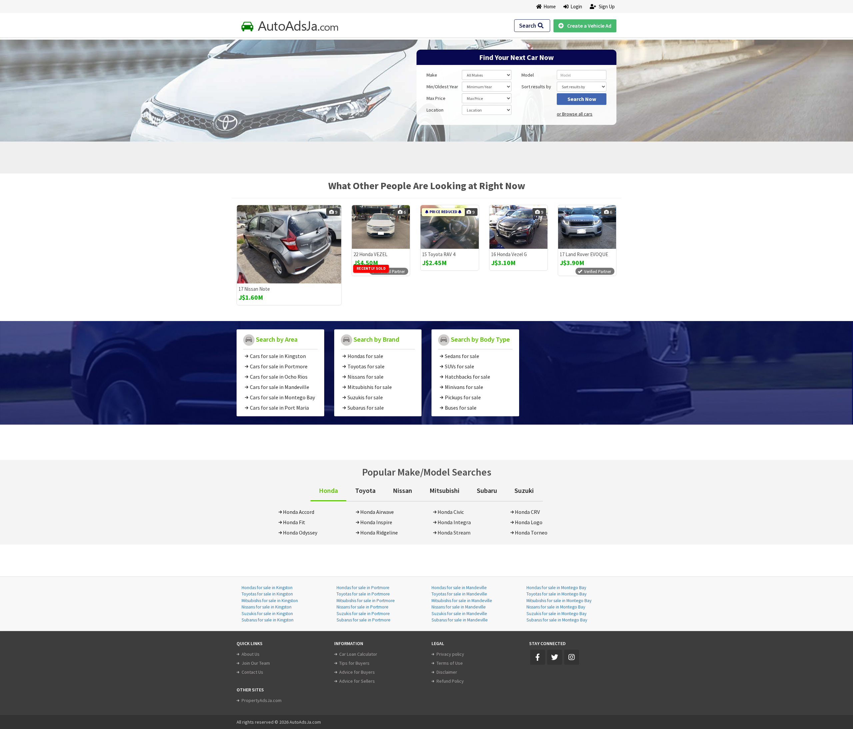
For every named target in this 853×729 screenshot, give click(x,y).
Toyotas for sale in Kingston (267, 594)
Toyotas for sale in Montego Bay (556, 594)
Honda (328, 490)
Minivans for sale (464, 387)
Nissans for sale (366, 376)
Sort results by (536, 87)
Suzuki (524, 490)
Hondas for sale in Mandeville (459, 587)
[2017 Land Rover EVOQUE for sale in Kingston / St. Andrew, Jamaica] (587, 227)
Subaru (487, 490)
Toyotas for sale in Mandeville (459, 594)
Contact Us (252, 672)
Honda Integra (454, 522)
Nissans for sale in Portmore (363, 607)
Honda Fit (294, 522)
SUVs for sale (459, 366)
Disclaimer (446, 672)
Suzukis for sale (365, 397)
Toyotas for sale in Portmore (363, 594)
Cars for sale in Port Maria (279, 407)
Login (575, 6)
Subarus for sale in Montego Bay (556, 620)
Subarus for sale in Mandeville (459, 620)
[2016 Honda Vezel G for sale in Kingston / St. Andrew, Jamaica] (518, 227)
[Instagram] (571, 657)
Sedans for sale (462, 356)
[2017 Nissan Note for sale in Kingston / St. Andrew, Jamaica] (289, 244)
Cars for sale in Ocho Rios (279, 376)
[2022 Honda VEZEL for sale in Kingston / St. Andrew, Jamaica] (381, 227)
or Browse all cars (574, 114)
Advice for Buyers (357, 672)
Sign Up (606, 6)
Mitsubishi (444, 490)
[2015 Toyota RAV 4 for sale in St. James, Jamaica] (449, 227)
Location (434, 110)
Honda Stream (453, 532)
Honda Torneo (531, 532)
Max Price (435, 98)
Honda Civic (450, 512)
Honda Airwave (377, 512)
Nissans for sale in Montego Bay (555, 607)
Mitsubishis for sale (370, 387)
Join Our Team (256, 663)
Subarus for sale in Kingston (268, 620)
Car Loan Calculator (358, 654)
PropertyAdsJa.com (262, 700)
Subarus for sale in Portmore (364, 620)
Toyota (365, 490)
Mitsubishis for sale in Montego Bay (558, 600)
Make (431, 75)
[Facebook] (537, 657)
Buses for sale (460, 407)
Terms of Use (449, 663)
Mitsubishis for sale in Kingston (270, 600)
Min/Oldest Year (442, 87)
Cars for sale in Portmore (279, 366)
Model (527, 75)
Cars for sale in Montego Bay (282, 397)
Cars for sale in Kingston (278, 356)
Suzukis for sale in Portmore (363, 613)
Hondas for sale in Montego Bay (556, 587)
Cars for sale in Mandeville (279, 387)
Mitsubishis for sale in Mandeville (461, 600)
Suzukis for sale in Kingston (267, 613)
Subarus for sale (366, 407)
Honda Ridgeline (379, 532)
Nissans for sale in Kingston (267, 607)
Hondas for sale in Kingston (267, 587)
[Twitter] (554, 657)
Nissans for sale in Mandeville (458, 607)
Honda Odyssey (300, 532)
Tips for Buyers (354, 663)
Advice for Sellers (357, 681)
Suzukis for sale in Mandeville (459, 613)
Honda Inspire (376, 522)
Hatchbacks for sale (467, 376)
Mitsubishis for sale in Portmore (366, 600)
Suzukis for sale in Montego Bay (556, 613)
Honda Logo (528, 522)
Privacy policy (450, 654)
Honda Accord (298, 512)
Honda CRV (527, 512)
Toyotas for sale (366, 366)
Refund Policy (450, 681)
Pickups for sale (463, 397)
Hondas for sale (365, 356)
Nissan (402, 490)
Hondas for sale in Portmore (363, 587)
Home (549, 6)
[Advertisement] (284, 87)
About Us (251, 654)
